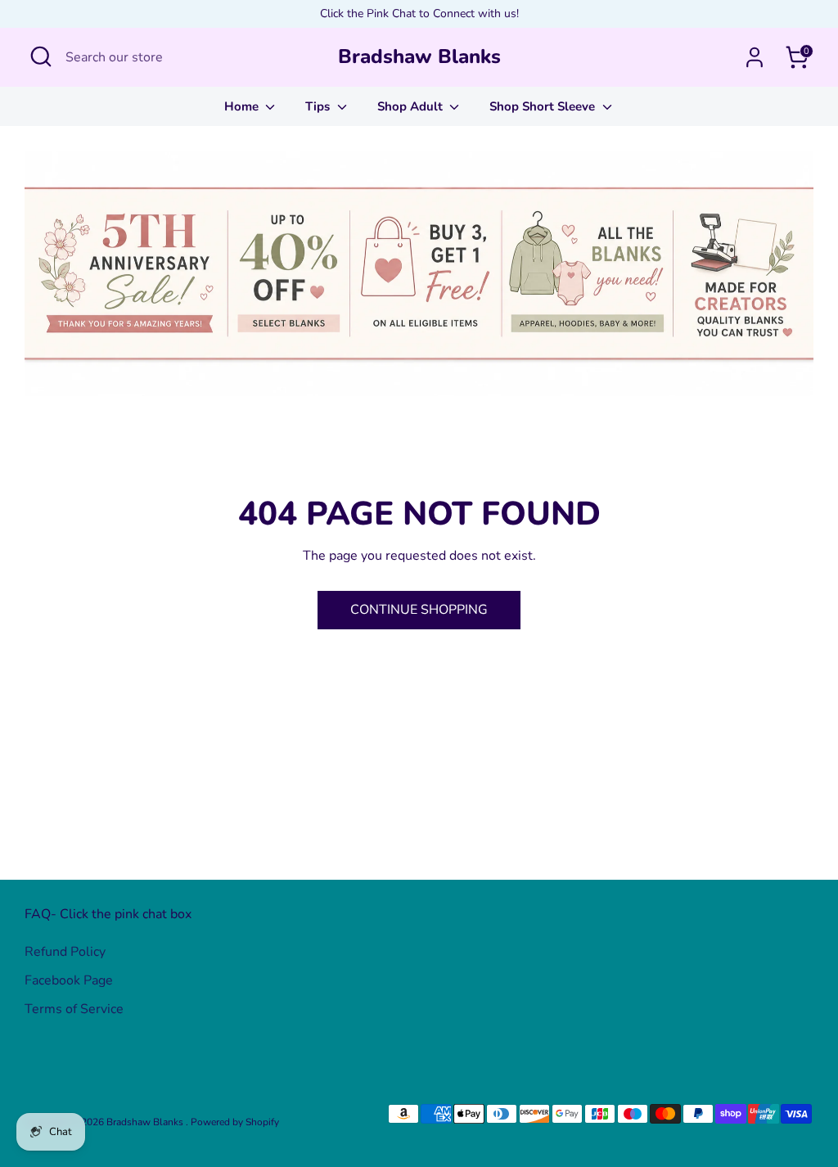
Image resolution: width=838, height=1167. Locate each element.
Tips (319, 106)
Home (243, 106)
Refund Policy (65, 952)
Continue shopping (419, 610)
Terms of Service (74, 1009)
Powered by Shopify (235, 1122)
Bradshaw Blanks (419, 57)
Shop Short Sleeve (543, 106)
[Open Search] (41, 56)
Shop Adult (411, 106)
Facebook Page (69, 980)
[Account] (754, 57)
